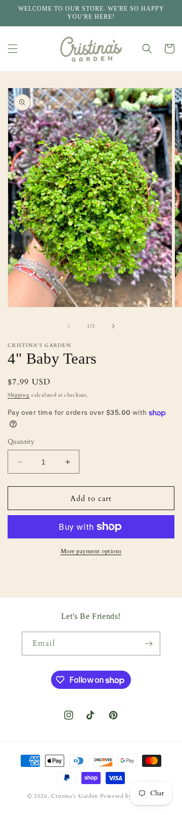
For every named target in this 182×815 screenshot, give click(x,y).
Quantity (21, 441)
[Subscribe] (149, 643)
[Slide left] (69, 326)
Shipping (19, 395)
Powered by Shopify (127, 796)
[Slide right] (113, 326)
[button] (13, 48)
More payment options (91, 551)
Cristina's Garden (74, 796)
